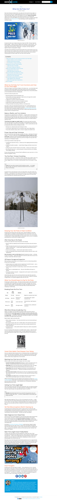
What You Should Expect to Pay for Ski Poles (15, 68)
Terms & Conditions (25, 498)
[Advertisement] (46, 20)
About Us (34, 498)
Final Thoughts (9, 81)
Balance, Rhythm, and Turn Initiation (14, 59)
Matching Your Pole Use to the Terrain (15, 74)
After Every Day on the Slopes (13, 65)
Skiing (21, 6)
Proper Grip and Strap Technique (14, 61)
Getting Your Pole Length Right (13, 75)
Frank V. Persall (18, 480)
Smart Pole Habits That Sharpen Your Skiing (15, 72)
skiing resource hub (15, 18)
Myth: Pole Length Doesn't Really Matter (15, 79)
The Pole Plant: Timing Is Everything (14, 62)
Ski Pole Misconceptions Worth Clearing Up (15, 77)
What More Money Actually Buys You (14, 71)
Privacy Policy (31, 498)
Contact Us (38, 498)
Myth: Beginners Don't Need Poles (14, 78)
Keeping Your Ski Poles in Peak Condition (14, 64)
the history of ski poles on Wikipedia (16, 424)
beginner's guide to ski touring (30, 108)
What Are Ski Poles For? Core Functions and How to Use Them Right (19, 58)
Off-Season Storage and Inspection (14, 67)
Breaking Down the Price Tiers (13, 69)
